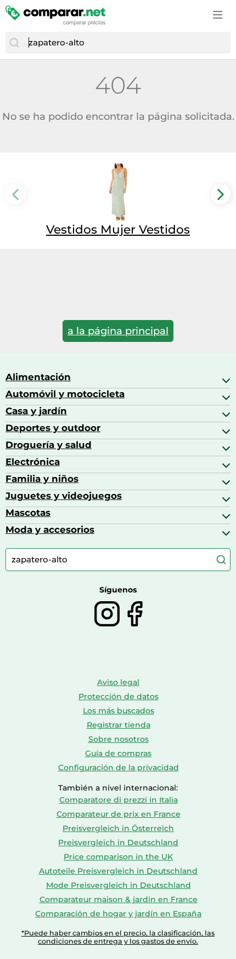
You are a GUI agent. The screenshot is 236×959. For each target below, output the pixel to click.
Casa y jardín (36, 410)
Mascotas (27, 512)
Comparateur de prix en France (119, 814)
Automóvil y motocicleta (65, 393)
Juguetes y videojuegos (63, 495)
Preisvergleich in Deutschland (118, 842)
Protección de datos (118, 696)
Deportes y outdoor (52, 427)
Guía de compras (118, 753)
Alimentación (38, 376)
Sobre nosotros (118, 739)
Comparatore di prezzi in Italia (118, 800)
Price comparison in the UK (118, 857)
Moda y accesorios (49, 529)
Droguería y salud (48, 444)
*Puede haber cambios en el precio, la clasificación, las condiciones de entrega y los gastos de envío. (118, 937)
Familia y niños (41, 478)
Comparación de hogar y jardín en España (118, 914)
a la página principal (118, 331)
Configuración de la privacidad (118, 767)
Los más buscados (118, 711)
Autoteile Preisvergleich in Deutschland (118, 871)
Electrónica (32, 461)
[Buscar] (14, 43)
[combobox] (127, 43)
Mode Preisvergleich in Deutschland (118, 885)
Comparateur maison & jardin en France (119, 899)
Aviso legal (118, 682)
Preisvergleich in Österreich (118, 828)
